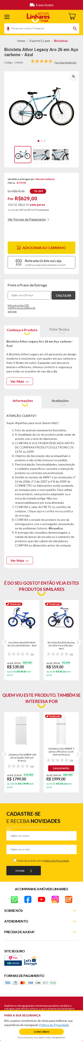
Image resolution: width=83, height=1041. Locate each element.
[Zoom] (22, 154)
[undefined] (41, 106)
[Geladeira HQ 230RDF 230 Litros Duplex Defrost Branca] (22, 730)
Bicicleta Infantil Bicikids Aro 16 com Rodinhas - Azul (21, 644)
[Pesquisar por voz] (6, 29)
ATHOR (21, 182)
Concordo (41, 1031)
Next (77, 642)
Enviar (20, 870)
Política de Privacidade (56, 860)
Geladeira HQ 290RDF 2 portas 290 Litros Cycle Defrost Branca (61, 751)
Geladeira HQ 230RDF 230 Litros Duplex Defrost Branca (22, 757)
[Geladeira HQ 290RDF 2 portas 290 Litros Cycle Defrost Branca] (61, 730)
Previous (5, 642)
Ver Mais (17, 381)
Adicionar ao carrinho (44, 248)
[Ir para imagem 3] (44, 141)
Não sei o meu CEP (18, 305)
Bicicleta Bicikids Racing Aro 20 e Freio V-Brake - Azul (61, 645)
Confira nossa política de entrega (21, 309)
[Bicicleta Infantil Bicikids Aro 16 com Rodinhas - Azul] (22, 618)
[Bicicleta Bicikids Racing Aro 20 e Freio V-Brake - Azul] (61, 618)
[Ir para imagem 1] (39, 141)
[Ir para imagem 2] (41, 141)
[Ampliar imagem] (73, 76)
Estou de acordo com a (43, 860)
